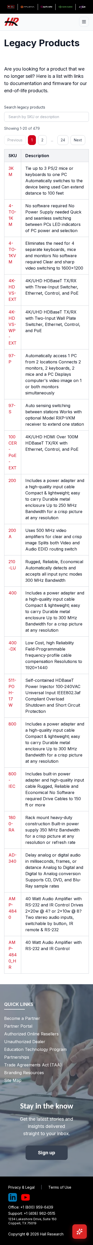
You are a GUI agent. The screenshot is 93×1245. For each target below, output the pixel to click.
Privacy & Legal (21, 1187)
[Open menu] (84, 22)
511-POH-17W (12, 693)
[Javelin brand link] (82, 7)
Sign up (46, 1153)
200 (12, 480)
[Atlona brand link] (28, 7)
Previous (14, 140)
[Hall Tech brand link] (11, 7)
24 (63, 140)
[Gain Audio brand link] (65, 7)
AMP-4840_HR (13, 955)
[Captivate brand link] (46, 7)
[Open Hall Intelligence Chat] (79, 1231)
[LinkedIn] (12, 1197)
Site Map (12, 1080)
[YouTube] (25, 1197)
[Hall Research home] (13, 22)
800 (12, 724)
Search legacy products (24, 107)
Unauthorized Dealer (24, 1041)
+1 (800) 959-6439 (36, 1207)
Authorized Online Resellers (31, 1033)
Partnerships (16, 1057)
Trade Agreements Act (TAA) (33, 1064)
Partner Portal (18, 1026)
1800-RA (12, 823)
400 (13, 592)
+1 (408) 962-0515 (39, 1213)
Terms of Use (59, 1187)
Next (78, 140)
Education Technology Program (35, 1049)
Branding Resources (24, 1072)
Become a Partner (22, 1018)
